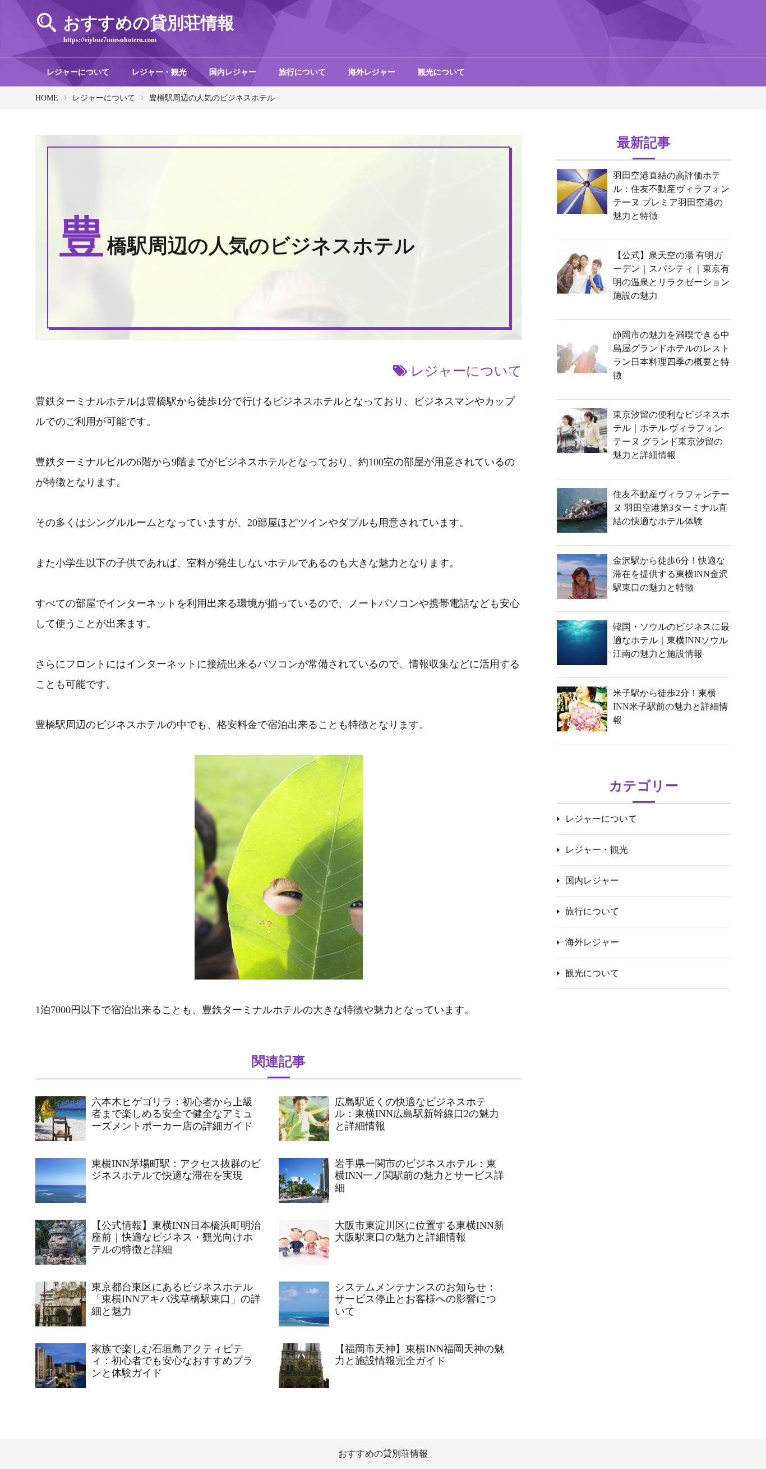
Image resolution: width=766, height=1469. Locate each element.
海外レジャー (371, 72)
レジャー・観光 (159, 72)
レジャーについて (78, 72)
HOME (46, 98)
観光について (441, 72)
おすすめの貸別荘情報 (383, 1453)
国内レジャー (232, 72)
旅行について (302, 72)
